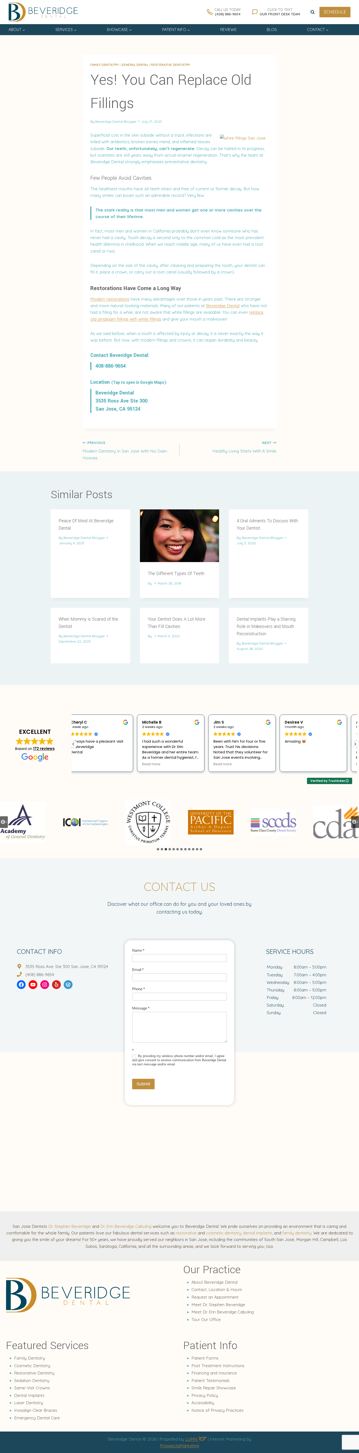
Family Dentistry (29, 1358)
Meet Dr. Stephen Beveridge (218, 1304)
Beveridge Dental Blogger (116, 121)
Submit (143, 1083)
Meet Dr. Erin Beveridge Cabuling (222, 1311)
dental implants (257, 1232)
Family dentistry (104, 65)
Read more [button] (88, 764)
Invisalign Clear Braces (35, 1410)
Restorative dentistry (170, 65)
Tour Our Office (206, 1319)
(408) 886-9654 (39, 974)
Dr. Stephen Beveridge (69, 1226)
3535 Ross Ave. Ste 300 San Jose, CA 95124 (66, 966)
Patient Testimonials (210, 1380)
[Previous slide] (4, 822)
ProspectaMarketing (179, 1445)
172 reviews (44, 748)
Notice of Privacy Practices (217, 1410)
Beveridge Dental (223, 305)
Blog (272, 29)
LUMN (192, 1439)
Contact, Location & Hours (216, 1289)
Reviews (228, 29)
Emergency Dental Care (37, 1417)
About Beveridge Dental (214, 1282)
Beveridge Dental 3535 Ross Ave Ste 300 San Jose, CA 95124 (121, 401)
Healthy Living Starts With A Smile (244, 447)
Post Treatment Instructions (217, 1365)
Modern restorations (109, 299)
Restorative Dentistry (34, 1372)
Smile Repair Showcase (213, 1387)
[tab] (158, 849)
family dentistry (296, 1232)
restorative (186, 1232)
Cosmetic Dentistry (32, 1365)
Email (138, 970)
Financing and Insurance (214, 1372)
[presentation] (179, 535)
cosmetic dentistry (223, 1232)
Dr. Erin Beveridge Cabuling (125, 1226)
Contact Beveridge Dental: (119, 355)
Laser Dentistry (28, 1402)
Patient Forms (204, 1358)
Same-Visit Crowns (32, 1387)
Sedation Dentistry (31, 1380)
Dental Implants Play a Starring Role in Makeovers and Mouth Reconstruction (266, 626)
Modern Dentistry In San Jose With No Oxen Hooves (125, 450)
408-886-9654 (110, 366)
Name (138, 950)
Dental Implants (29, 1395)
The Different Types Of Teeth (176, 573)
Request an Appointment (215, 1297)
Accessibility (202, 1402)
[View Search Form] (312, 12)
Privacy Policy (204, 1395)
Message (140, 1008)
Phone (138, 989)
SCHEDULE (335, 12)
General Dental (134, 65)
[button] (355, 744)
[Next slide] (355, 822)
